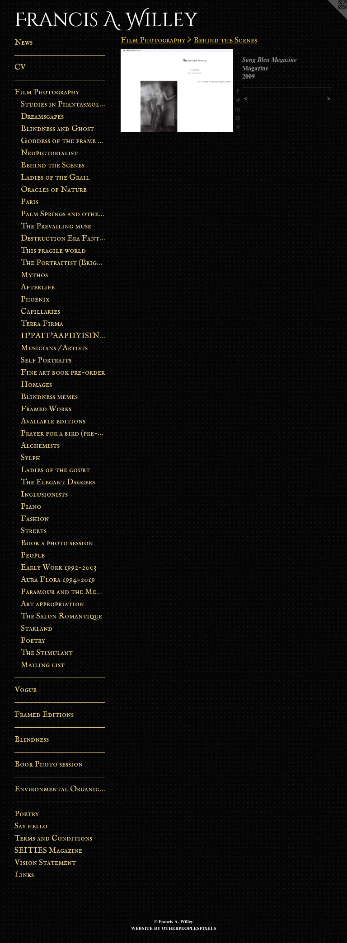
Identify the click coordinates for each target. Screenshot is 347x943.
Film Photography (46, 92)
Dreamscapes (42, 116)
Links (24, 875)
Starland (36, 628)
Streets (34, 531)
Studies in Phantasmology (63, 104)
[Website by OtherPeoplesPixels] (329, 18)
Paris (29, 202)
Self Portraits (46, 360)
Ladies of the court (55, 470)
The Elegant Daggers (58, 482)
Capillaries (40, 312)
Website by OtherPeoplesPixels (173, 928)
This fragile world (53, 251)
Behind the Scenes (52, 165)
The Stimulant (47, 653)
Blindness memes (49, 397)
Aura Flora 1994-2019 (58, 580)
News (23, 42)
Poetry (33, 641)
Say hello (30, 826)
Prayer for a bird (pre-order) (63, 433)
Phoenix (35, 299)
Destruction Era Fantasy (63, 238)
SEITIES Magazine (48, 850)
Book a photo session (57, 543)
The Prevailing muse (56, 226)
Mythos (34, 275)
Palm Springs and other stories (63, 214)
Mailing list (43, 665)
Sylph (30, 458)
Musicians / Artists (54, 348)
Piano (31, 507)
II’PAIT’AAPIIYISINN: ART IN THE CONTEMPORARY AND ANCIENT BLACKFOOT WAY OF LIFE (63, 336)
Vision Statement (45, 863)
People (33, 555)
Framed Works (46, 409)
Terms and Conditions (53, 838)
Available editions (53, 421)
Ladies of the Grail (55, 177)
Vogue (25, 690)
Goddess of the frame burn (63, 141)
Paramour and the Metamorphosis (63, 592)
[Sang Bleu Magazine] (177, 90)
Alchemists (40, 446)
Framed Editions (44, 715)
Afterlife (38, 287)
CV (20, 67)
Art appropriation (52, 604)
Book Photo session (48, 764)
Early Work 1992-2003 (59, 567)
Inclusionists (44, 494)
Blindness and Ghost (57, 129)
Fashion (35, 519)
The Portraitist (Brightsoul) (63, 263)
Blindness (31, 739)
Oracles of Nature (54, 190)
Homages (36, 385)
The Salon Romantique (61, 616)
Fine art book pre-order (63, 372)
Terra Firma (42, 324)
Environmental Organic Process (59, 789)
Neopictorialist (49, 153)
